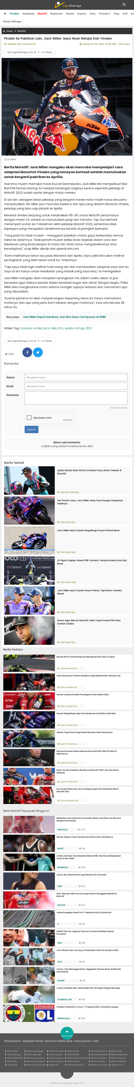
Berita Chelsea (56, 1061)
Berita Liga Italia (34, 1054)
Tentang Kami (12, 1041)
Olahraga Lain (64, 999)
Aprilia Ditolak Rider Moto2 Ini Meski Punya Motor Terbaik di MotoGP (89, 471)
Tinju (116, 13)
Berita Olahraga (12, 21)
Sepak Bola (62, 829)
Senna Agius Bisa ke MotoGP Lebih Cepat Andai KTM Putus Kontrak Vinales (89, 621)
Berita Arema (73, 1061)
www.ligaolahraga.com (71, 1083)
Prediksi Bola (63, 1018)
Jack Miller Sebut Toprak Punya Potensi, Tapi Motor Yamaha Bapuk (89, 592)
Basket (70, 13)
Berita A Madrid (118, 1061)
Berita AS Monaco (99, 1064)
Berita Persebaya (75, 1064)
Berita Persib (73, 1051)
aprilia (69, 328)
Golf (125, 13)
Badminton (56, 13)
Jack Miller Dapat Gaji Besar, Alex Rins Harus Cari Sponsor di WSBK (64, 317)
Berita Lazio (116, 1051)
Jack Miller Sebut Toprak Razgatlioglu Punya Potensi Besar (88, 530)
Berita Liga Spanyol (35, 1057)
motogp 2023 (83, 328)
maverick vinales (31, 328)
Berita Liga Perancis (36, 1061)
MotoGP (42, 13)
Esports (81, 13)
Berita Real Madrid (99, 1054)
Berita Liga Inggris (35, 1051)
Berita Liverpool (56, 1057)
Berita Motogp (14, 1054)
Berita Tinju (12, 1061)
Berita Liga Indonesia (36, 1064)
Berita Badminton (15, 1057)
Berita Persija (73, 1054)
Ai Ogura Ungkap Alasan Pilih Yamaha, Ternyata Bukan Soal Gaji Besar (92, 561)
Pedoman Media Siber (59, 1041)
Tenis (93, 13)
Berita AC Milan (98, 1061)
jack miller (50, 328)
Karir (96, 1041)
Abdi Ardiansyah (26, 44)
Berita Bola (12, 1051)
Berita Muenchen (119, 1054)
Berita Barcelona (99, 1051)
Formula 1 (104, 13)
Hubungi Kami (83, 1041)
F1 (58, 923)
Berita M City (117, 1064)
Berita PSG (54, 1064)
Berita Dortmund (98, 1057)
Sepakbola (28, 13)
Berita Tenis (12, 1064)
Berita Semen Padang (77, 1057)
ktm (60, 328)
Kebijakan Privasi (33, 1041)
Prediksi (14, 13)
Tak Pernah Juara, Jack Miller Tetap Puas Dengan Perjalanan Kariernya (90, 501)
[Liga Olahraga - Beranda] (67, 5)
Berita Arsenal (55, 1054)
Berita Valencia (118, 1057)
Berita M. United (56, 1051)
